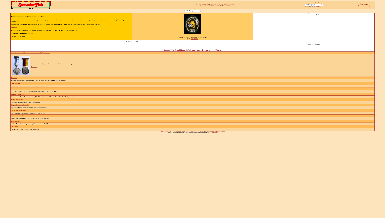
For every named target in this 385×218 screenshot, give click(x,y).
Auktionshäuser (15, 83)
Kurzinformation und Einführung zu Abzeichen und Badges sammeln (30, 53)
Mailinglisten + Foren (17, 99)
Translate (319, 6)
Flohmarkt (213, 4)
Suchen (222, 5)
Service (204, 131)
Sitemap (217, 5)
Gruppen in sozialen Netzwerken (20, 105)
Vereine (16, 126)
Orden (28, 33)
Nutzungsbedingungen (211, 131)
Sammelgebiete (204, 5)
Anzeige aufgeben (204, 4)
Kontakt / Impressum (220, 131)
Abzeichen (34, 67)
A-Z (197, 4)
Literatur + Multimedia (17, 94)
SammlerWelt (185, 131)
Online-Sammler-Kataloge (18, 110)
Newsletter (231, 4)
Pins (32, 33)
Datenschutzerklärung (364, 6)
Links (12, 88)
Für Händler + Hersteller (194, 131)
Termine (227, 5)
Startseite (162, 131)
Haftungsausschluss (214, 132)
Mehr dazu (14, 27)
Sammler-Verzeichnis (17, 116)
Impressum (364, 4)
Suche (201, 131)
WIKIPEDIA (194, 39)
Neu (222, 4)
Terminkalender (15, 121)
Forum (218, 4)
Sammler (211, 5)
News (225, 4)
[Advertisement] (314, 27)
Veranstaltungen (179, 131)
